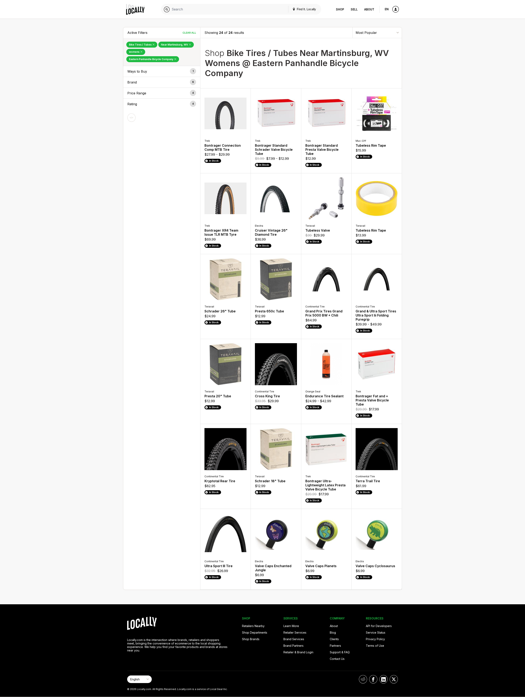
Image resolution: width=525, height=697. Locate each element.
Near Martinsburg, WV (175, 44)
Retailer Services (294, 632)
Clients (334, 639)
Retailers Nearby (253, 626)
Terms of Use (375, 645)
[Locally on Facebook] (373, 679)
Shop (340, 9)
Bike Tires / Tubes (140, 44)
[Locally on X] (394, 679)
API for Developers (379, 626)
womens (134, 51)
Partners (335, 645)
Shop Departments (254, 632)
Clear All (189, 32)
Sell (354, 9)
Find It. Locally (306, 9)
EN (387, 9)
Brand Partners (293, 645)
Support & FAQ (340, 652)
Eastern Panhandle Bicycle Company (151, 59)
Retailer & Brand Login (298, 652)
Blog (333, 632)
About (369, 9)
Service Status (375, 632)
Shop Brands (250, 639)
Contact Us (337, 658)
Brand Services (293, 639)
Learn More (291, 626)
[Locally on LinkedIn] (383, 679)
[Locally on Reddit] (363, 679)
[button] (161, 71)
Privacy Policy (375, 639)
